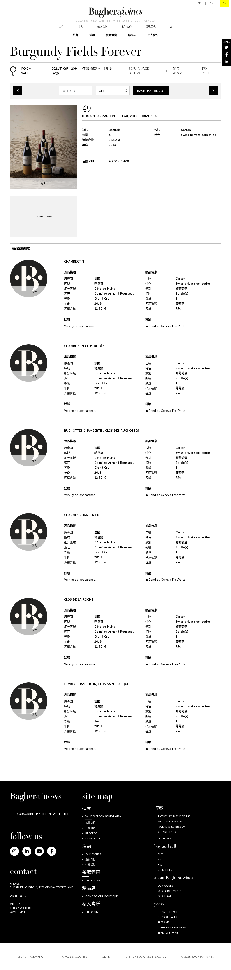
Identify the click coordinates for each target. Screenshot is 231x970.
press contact (168, 911)
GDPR (106, 956)
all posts (164, 838)
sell (160, 859)
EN (211, 3)
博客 (80, 26)
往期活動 (90, 864)
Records (91, 833)
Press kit (163, 922)
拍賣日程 (90, 822)
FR (199, 3)
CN (224, 3)
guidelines (165, 869)
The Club (91, 912)
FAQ (160, 864)
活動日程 (90, 859)
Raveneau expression (171, 826)
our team (164, 895)
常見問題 (150, 26)
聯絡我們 (102, 26)
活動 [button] (92, 35)
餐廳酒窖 (111, 35)
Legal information (31, 956)
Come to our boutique (101, 896)
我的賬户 (126, 26)
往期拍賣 (90, 827)
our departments (169, 890)
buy (160, 854)
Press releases (167, 917)
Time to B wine (168, 932)
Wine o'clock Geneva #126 (103, 816)
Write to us (18, 895)
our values (165, 885)
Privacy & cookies (73, 956)
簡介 (61, 26)
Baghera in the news (172, 927)
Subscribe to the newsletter (43, 814)
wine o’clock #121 (170, 821)
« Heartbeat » (167, 831)
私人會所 (153, 35)
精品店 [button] (132, 35)
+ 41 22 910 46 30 (20, 907)
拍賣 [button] (75, 35)
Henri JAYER (93, 838)
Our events (93, 854)
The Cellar (92, 880)
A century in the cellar (174, 816)
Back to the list (151, 90)
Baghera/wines (115, 12)
